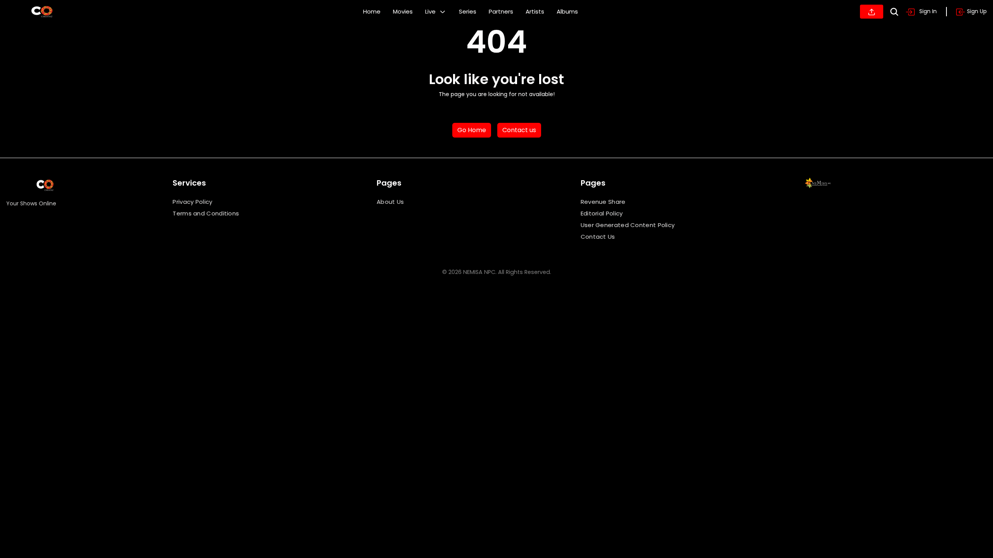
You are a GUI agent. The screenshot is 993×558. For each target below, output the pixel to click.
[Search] (894, 12)
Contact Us (598, 236)
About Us (390, 202)
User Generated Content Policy (628, 225)
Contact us (519, 130)
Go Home (471, 130)
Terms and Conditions (206, 213)
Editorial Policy (602, 213)
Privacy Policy (192, 202)
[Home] (42, 11)
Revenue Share (603, 202)
